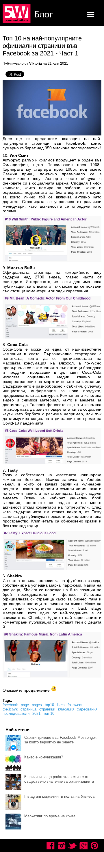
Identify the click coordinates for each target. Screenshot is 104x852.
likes (61, 705)
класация (66, 709)
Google (83, 845)
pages (37, 705)
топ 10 (48, 713)
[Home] (29, 14)
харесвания (87, 709)
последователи (16, 713)
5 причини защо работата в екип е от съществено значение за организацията (59, 779)
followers (75, 705)
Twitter (72, 845)
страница (28, 709)
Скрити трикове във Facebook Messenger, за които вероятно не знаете (60, 739)
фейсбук (10, 709)
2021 (36, 713)
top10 (49, 705)
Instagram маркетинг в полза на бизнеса (59, 796)
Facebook (51, 845)
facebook (10, 705)
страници (47, 709)
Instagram (61, 845)
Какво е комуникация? (43, 757)
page (25, 705)
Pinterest (94, 845)
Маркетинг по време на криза (49, 816)
